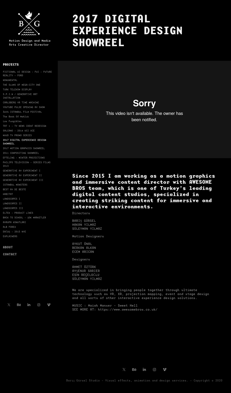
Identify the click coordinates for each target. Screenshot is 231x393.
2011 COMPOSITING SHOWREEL (21, 153)
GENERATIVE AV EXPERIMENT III (23, 180)
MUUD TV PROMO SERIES (17, 135)
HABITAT (8, 194)
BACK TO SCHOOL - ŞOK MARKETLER (24, 217)
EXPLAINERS (10, 236)
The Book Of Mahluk (16, 116)
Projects (11, 64)
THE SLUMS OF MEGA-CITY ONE (21, 84)
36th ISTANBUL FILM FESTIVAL (22, 111)
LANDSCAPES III (13, 208)
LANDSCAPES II (12, 203)
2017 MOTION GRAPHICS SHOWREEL (24, 148)
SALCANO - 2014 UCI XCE (19, 130)
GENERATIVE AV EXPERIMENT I (21, 170)
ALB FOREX (9, 227)
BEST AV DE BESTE (14, 189)
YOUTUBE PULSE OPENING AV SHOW (24, 107)
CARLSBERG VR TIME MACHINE (21, 102)
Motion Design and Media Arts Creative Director (29, 43)
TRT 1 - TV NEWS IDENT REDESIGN (24, 126)
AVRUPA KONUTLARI (14, 222)
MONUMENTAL (10, 80)
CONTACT (10, 254)
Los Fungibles (12, 121)
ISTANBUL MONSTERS (15, 184)
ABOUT (8, 247)
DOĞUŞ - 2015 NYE (14, 231)
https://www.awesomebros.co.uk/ (128, 309)
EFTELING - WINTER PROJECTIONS (24, 157)
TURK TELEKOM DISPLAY (17, 89)
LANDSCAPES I (11, 198)
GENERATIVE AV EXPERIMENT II (22, 175)
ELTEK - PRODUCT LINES (18, 212)
